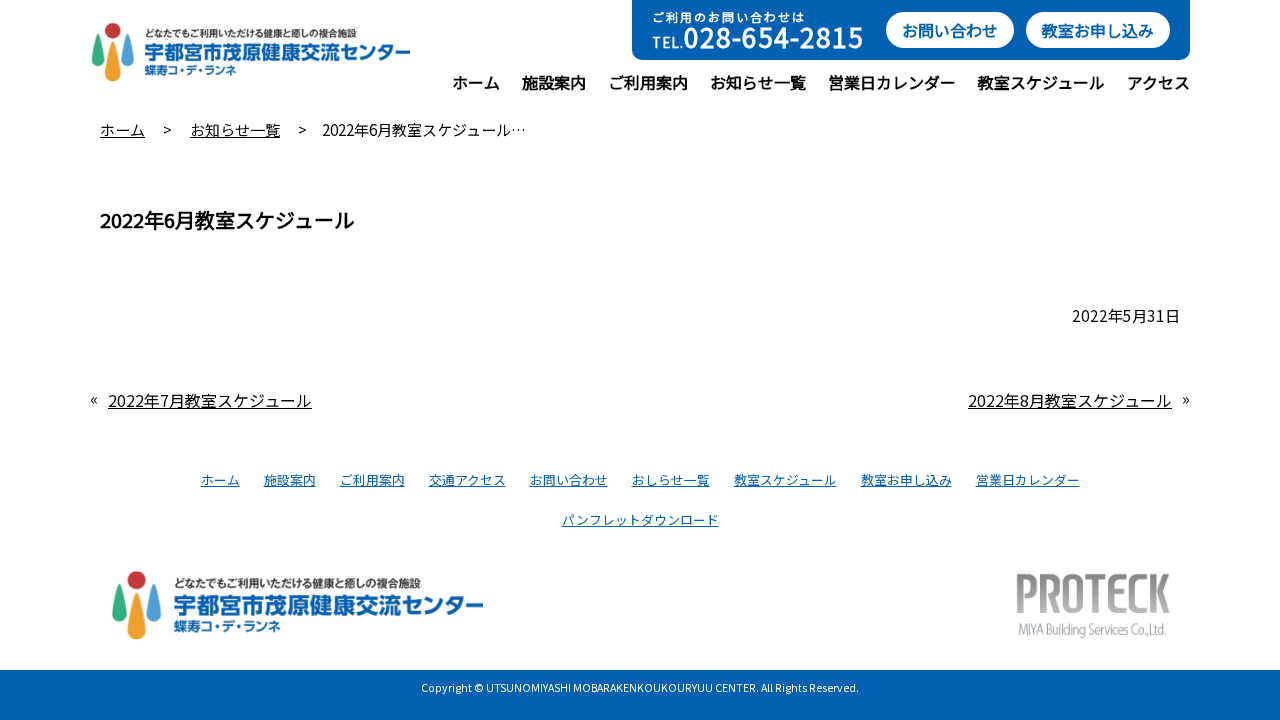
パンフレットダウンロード (640, 519)
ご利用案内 (648, 82)
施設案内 (554, 82)
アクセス (1158, 82)
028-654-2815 (774, 36)
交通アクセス (467, 479)
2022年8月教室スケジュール (1070, 400)
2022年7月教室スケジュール (210, 400)
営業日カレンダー (892, 82)
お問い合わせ (950, 30)
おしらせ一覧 (671, 479)
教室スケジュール (1041, 82)
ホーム (476, 82)
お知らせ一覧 (758, 82)
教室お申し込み (1098, 30)
